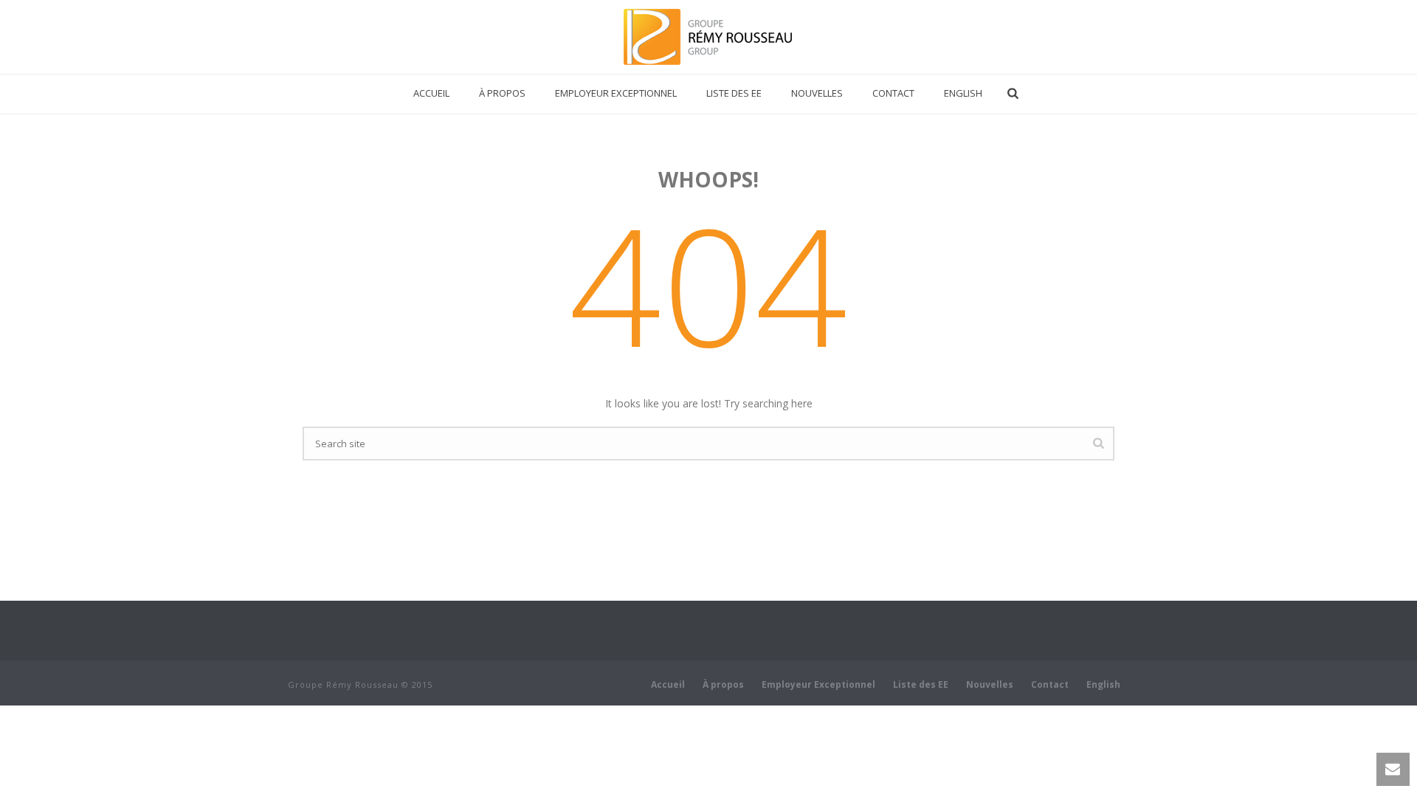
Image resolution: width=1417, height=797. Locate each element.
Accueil (431, 93)
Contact (893, 93)
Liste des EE (734, 93)
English (963, 93)
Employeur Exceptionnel (616, 93)
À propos (502, 93)
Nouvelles (817, 93)
